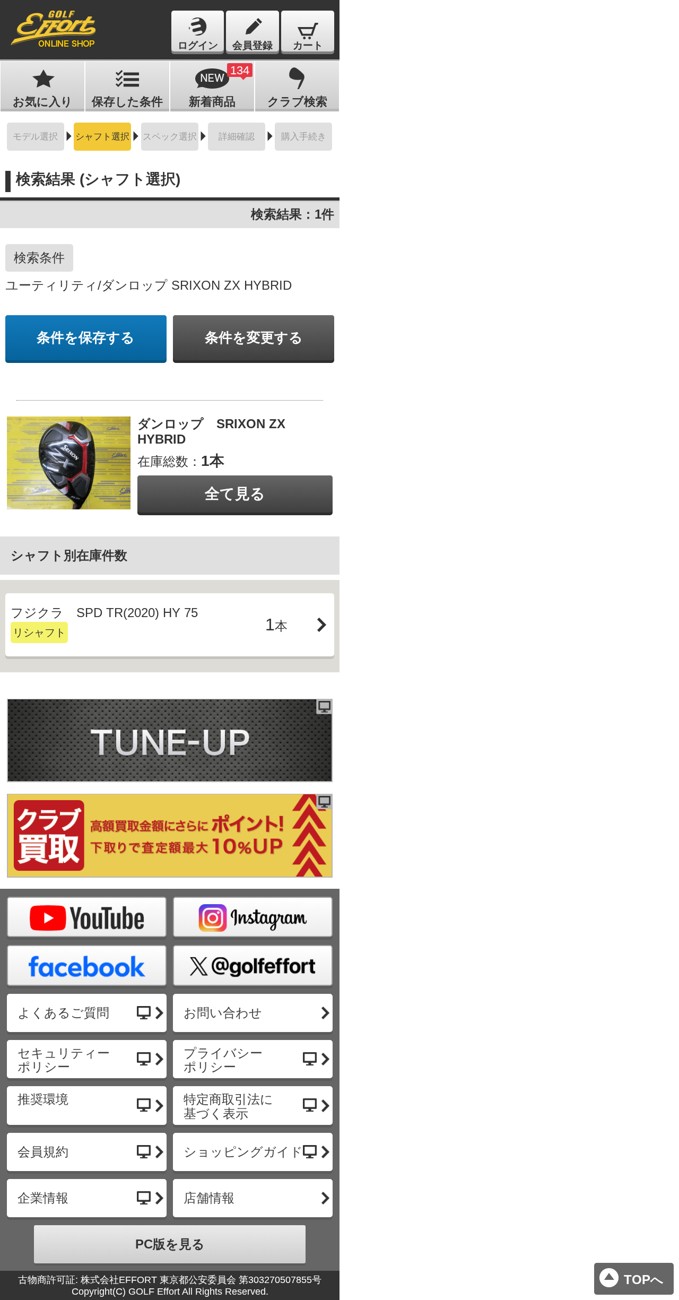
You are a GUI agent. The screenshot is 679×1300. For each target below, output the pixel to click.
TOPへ (644, 1279)
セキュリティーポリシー (64, 1060)
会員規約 (43, 1152)
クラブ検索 (297, 101)
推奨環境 (43, 1099)
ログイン (198, 45)
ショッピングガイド (243, 1152)
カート (308, 45)
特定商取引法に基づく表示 (228, 1106)
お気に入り (43, 101)
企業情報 (43, 1198)
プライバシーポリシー (223, 1060)
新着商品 (219, 86)
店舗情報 (209, 1198)
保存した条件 (127, 101)
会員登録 (252, 45)
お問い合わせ (223, 1013)
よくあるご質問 (63, 1013)
